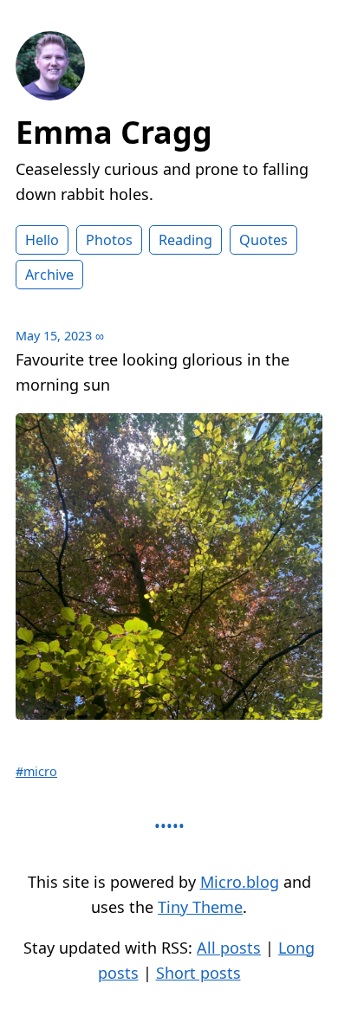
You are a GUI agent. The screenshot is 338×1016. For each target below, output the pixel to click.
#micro (36, 771)
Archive (49, 274)
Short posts (198, 972)
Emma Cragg (114, 132)
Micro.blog (239, 881)
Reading (185, 239)
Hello (42, 239)
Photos (109, 239)
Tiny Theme (200, 906)
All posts (229, 947)
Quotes (263, 239)
